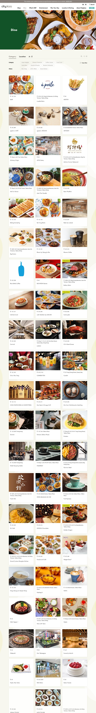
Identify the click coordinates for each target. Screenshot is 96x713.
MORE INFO (69, 1)
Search (92, 4)
